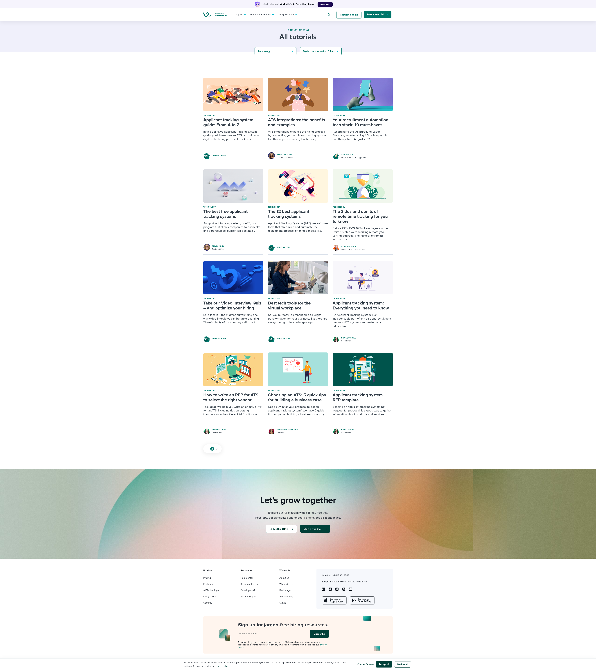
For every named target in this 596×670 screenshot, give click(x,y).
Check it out (325, 4)
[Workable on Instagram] (350, 590)
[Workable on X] (344, 590)
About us (284, 577)
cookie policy (222, 666)
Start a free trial (375, 14)
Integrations (209, 596)
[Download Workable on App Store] (333, 600)
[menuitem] (240, 14)
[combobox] (329, 14)
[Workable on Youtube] (337, 590)
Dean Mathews (348, 246)
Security (207, 602)
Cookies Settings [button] (365, 664)
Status (282, 602)
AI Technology (211, 590)
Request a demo (349, 14)
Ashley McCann (285, 155)
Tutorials (304, 30)
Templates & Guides (260, 14)
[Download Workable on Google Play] (361, 600)
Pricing (207, 577)
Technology (209, 115)
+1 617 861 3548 (341, 575)
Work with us (286, 584)
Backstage (285, 590)
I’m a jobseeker (286, 14)
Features (208, 584)
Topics (239, 14)
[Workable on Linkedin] (323, 590)
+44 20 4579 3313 (357, 581)
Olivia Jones (218, 246)
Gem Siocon (347, 155)
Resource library (249, 584)
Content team (219, 155)
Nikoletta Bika (348, 338)
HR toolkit (292, 30)
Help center (246, 577)
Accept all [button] (384, 664)
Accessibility (286, 596)
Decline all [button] (402, 664)
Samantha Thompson (287, 430)
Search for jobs (248, 596)
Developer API (248, 590)
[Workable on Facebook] (330, 590)
